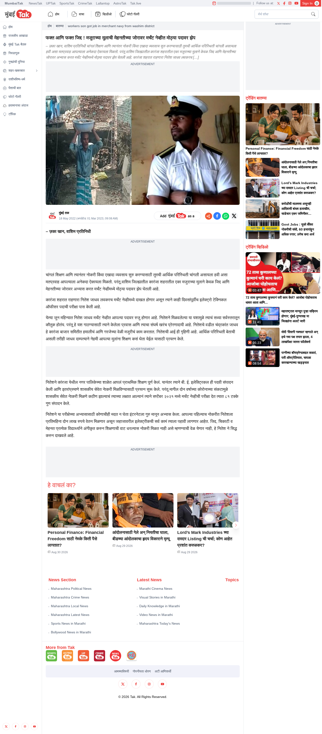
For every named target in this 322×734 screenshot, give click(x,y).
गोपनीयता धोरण (142, 671)
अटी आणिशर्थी (163, 671)
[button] (78, 510)
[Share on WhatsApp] (225, 216)
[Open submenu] (37, 71)
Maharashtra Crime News (70, 597)
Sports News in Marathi (68, 623)
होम (57, 14)
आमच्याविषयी (121, 671)
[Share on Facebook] (217, 216)
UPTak (51, 3)
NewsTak (35, 3)
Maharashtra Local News (69, 606)
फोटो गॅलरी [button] (133, 14)
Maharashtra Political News (71, 588)
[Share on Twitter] (234, 216)
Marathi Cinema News (155, 588)
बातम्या (60, 26)
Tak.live (135, 3)
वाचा (81, 14)
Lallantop (103, 3)
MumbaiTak (14, 3)
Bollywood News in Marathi (71, 632)
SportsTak (66, 3)
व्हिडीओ (107, 14)
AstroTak (119, 3)
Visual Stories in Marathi (157, 597)
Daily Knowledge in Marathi (159, 606)
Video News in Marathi (156, 615)
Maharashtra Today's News (159, 623)
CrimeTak (85, 3)
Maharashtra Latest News (70, 615)
